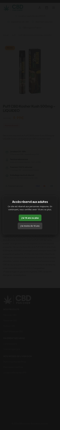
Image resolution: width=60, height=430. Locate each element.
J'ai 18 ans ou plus (30, 218)
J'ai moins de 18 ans (30, 226)
